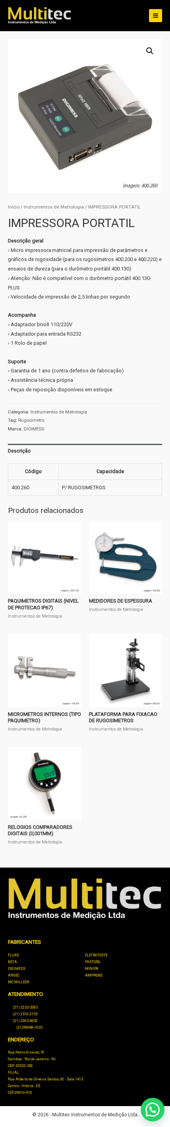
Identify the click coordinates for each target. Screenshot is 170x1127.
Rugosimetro (31, 420)
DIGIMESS (34, 429)
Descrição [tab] (19, 451)
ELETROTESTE (96, 955)
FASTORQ (92, 962)
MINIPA (91, 969)
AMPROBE (93, 975)
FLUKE (13, 955)
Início (13, 207)
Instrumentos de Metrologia (54, 207)
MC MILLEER (18, 982)
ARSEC (13, 975)
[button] (150, 51)
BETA (12, 962)
